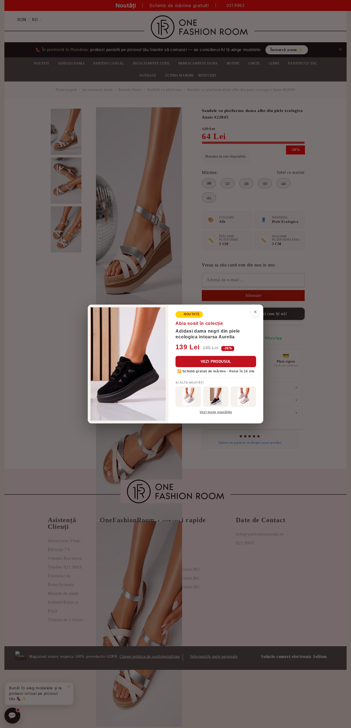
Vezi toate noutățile (216, 412)
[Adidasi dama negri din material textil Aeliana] (216, 396)
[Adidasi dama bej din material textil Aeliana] (243, 396)
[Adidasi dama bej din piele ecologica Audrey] (188, 396)
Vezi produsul (216, 361)
